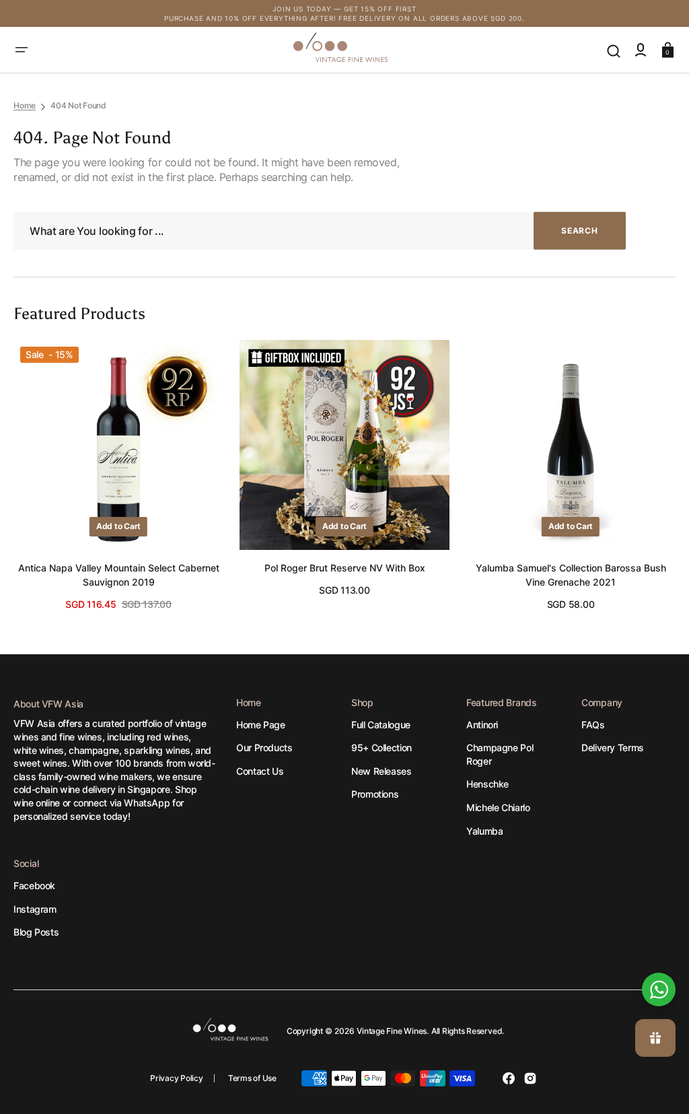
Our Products (264, 747)
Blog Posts (36, 932)
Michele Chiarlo (498, 807)
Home (24, 105)
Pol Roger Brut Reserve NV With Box (344, 567)
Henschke (487, 784)
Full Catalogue (380, 724)
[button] (21, 50)
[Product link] (118, 475)
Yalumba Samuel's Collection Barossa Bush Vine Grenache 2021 (571, 575)
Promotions (374, 794)
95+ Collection (381, 747)
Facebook (34, 885)
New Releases (381, 771)
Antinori (482, 724)
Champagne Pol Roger (499, 754)
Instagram (35, 909)
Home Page (260, 724)
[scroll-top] (660, 944)
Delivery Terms (612, 747)
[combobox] (319, 231)
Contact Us (259, 771)
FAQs (593, 724)
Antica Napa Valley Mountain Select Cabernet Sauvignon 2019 (118, 575)
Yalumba (484, 831)
